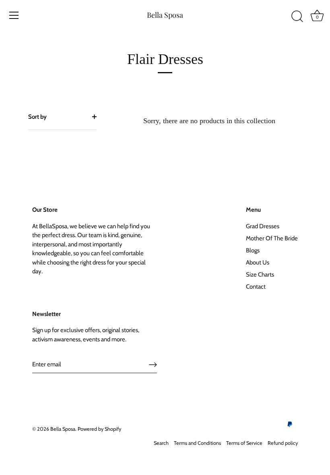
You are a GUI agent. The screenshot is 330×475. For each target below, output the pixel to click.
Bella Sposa (165, 15)
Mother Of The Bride (272, 238)
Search (161, 443)
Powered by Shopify (99, 429)
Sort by (37, 116)
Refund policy (283, 443)
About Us (257, 262)
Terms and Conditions (197, 443)
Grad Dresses (262, 226)
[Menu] (14, 15)
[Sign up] (153, 365)
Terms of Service (244, 443)
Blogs (253, 250)
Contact (256, 286)
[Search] (297, 16)
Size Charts (260, 274)
